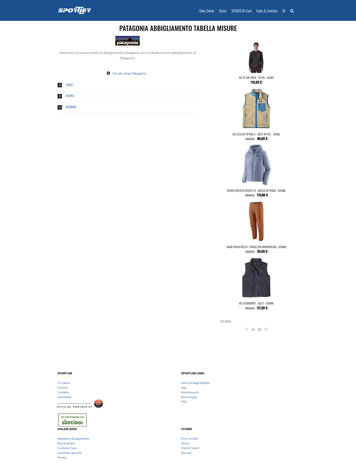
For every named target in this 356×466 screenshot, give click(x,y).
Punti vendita (189, 438)
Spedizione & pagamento (73, 438)
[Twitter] (253, 329)
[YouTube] (259, 329)
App (183, 387)
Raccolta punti (190, 392)
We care (186, 453)
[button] (292, 10)
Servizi (185, 443)
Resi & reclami (66, 443)
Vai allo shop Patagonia (129, 73)
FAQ (184, 401)
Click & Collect (190, 448)
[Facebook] (246, 329)
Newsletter (64, 397)
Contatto (63, 392)
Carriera (62, 387)
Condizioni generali (69, 453)
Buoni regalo (189, 397)
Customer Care (67, 448)
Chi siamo (63, 383)
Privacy (61, 457)
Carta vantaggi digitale (195, 383)
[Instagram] (266, 329)
